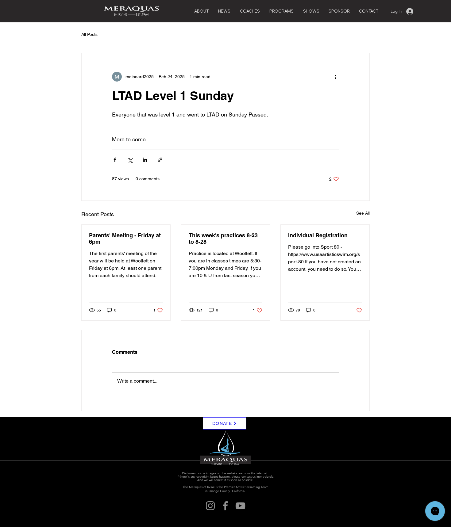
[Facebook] (225, 506)
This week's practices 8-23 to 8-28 (223, 238)
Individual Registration (318, 235)
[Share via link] (160, 160)
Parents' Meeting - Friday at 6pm (125, 238)
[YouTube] (240, 506)
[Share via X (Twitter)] (130, 160)
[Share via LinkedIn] (145, 160)
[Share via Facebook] (115, 160)
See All (363, 213)
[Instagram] (210, 506)
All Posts (89, 34)
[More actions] (335, 76)
